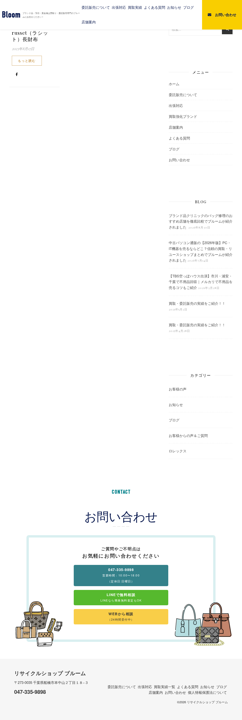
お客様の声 (177, 388)
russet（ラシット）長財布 (30, 35)
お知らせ (174, 7)
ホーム (174, 83)
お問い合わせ (179, 159)
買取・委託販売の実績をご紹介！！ (197, 303)
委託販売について (96, 7)
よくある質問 (154, 7)
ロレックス (177, 450)
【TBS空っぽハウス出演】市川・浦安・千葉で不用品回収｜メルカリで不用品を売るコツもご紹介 (201, 281)
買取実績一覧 (164, 686)
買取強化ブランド (183, 116)
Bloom (11, 15)
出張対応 (119, 7)
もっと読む (27, 60)
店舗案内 (89, 22)
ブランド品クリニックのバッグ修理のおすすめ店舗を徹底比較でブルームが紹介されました (201, 221)
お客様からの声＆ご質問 (188, 435)
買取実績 (135, 7)
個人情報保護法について (207, 692)
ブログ (188, 7)
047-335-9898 (30, 691)
